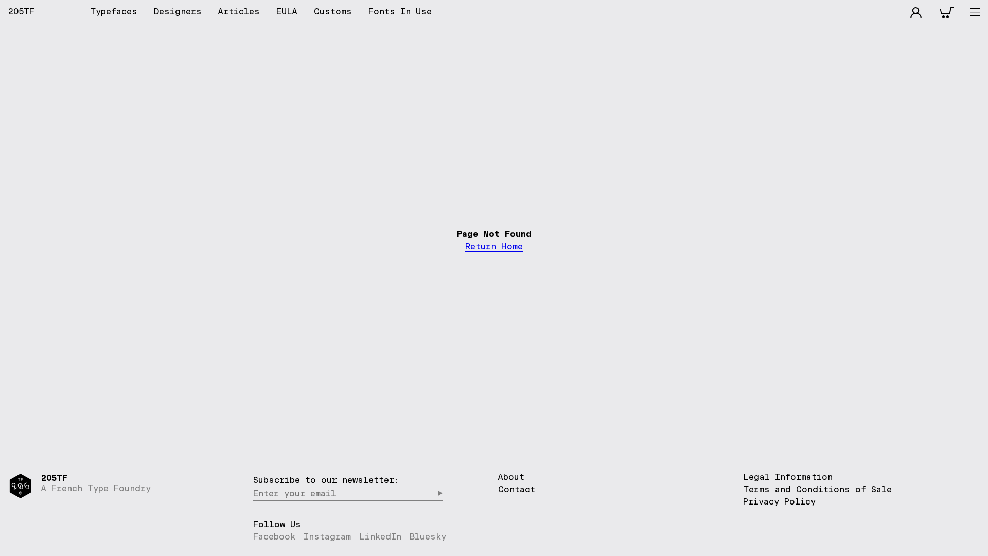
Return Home (494, 246)
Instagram (327, 536)
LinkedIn (380, 536)
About (511, 477)
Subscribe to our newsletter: (326, 480)
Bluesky (428, 536)
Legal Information (788, 477)
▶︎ (440, 493)
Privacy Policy (779, 501)
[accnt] (916, 11)
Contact (516, 489)
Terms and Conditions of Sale (817, 489)
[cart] (947, 11)
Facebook (274, 536)
